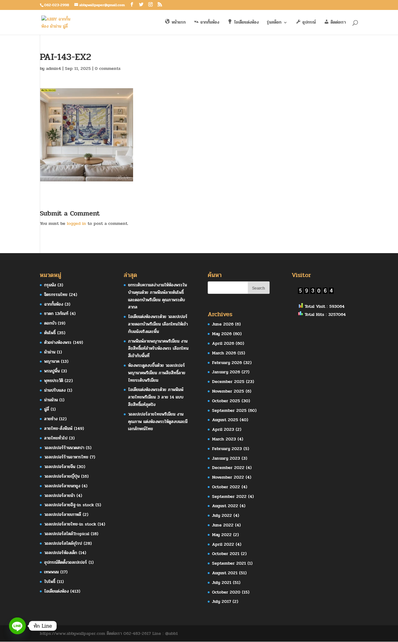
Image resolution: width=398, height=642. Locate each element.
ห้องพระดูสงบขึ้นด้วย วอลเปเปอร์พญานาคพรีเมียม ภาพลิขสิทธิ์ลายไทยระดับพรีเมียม (156, 373)
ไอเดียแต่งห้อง (56, 591)
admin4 (53, 68)
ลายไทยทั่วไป (55, 438)
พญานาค (51, 361)
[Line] (17, 625)
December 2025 (228, 381)
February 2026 (227, 362)
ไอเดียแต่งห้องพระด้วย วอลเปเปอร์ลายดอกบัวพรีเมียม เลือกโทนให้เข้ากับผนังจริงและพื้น (158, 324)
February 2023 (227, 448)
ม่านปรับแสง (55, 390)
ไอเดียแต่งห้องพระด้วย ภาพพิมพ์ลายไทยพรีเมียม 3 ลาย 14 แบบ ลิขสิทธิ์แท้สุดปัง (155, 397)
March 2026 (224, 353)
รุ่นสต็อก (274, 22)
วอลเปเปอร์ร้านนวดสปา (64, 447)
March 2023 (224, 439)
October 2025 (226, 401)
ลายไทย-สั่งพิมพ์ (58, 428)
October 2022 (226, 487)
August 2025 (225, 420)
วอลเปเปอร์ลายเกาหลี (62, 514)
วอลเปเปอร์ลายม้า (59, 495)
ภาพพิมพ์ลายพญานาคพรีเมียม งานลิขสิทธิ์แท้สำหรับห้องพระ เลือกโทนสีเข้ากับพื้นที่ (158, 348)
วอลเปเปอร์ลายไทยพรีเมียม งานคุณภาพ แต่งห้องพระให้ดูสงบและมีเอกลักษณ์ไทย (157, 421)
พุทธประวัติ (53, 380)
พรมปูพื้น (52, 371)
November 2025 (228, 391)
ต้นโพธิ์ (50, 333)
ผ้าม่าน (49, 352)
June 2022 (223, 525)
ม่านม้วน (51, 400)
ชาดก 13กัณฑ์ (56, 313)
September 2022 (229, 496)
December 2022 (228, 467)
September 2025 (229, 410)
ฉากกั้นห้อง (53, 304)
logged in (76, 223)
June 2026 (223, 324)
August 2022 (225, 506)
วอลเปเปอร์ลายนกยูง (62, 486)
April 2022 (223, 544)
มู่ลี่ (46, 409)
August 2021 (225, 573)
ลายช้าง (51, 419)
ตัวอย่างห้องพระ (58, 342)
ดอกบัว (50, 323)
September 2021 (229, 563)
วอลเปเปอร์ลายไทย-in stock (70, 524)
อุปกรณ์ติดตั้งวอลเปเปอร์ (65, 562)
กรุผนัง (50, 285)
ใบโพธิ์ (49, 581)
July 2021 (221, 582)
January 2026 (226, 372)
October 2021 (225, 553)
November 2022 (228, 477)
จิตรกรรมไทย (55, 294)
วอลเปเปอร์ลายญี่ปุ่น (62, 476)
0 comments (108, 68)
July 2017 (221, 601)
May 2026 (222, 333)
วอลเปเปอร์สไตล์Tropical (66, 533)
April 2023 (223, 429)
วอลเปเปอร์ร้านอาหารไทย (66, 457)
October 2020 (226, 592)
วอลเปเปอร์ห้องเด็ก (60, 552)
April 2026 (223, 343)
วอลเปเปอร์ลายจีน (59, 466)
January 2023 (226, 458)
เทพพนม (51, 572)
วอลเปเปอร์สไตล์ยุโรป (63, 543)
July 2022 (222, 515)
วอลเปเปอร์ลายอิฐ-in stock (69, 505)
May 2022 (222, 534)
